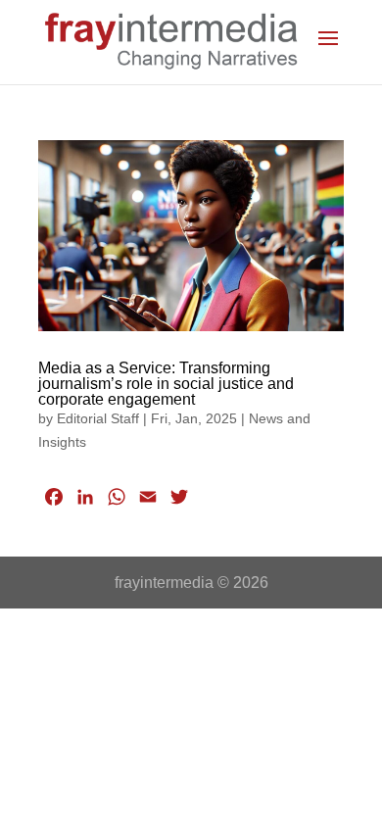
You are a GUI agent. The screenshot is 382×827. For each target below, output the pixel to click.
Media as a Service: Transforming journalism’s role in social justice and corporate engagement (166, 384)
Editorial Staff (98, 418)
